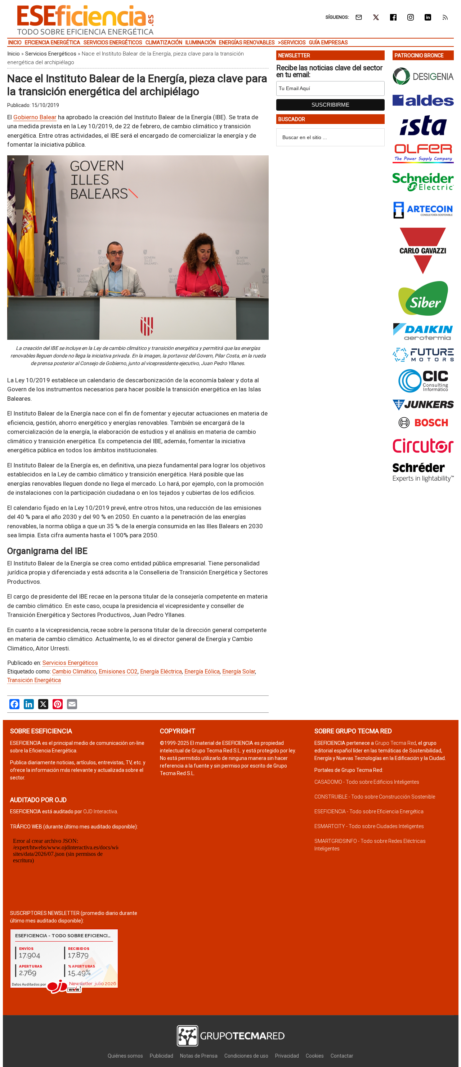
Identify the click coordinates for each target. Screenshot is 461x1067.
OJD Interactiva (100, 811)
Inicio (13, 53)
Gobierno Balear (35, 117)
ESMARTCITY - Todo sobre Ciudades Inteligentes (369, 826)
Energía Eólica (202, 671)
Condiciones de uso (246, 1056)
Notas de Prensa (199, 1056)
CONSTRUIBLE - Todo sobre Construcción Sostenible (374, 797)
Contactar (342, 1056)
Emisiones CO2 (118, 671)
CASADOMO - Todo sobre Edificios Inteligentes (366, 782)
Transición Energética (34, 680)
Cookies (315, 1056)
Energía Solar (238, 671)
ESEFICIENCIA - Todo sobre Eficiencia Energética (369, 811)
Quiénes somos (125, 1056)
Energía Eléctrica (161, 671)
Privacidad (287, 1056)
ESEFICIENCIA (85, 20)
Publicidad (161, 1056)
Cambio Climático (74, 671)
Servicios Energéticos (50, 53)
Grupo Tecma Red (395, 743)
